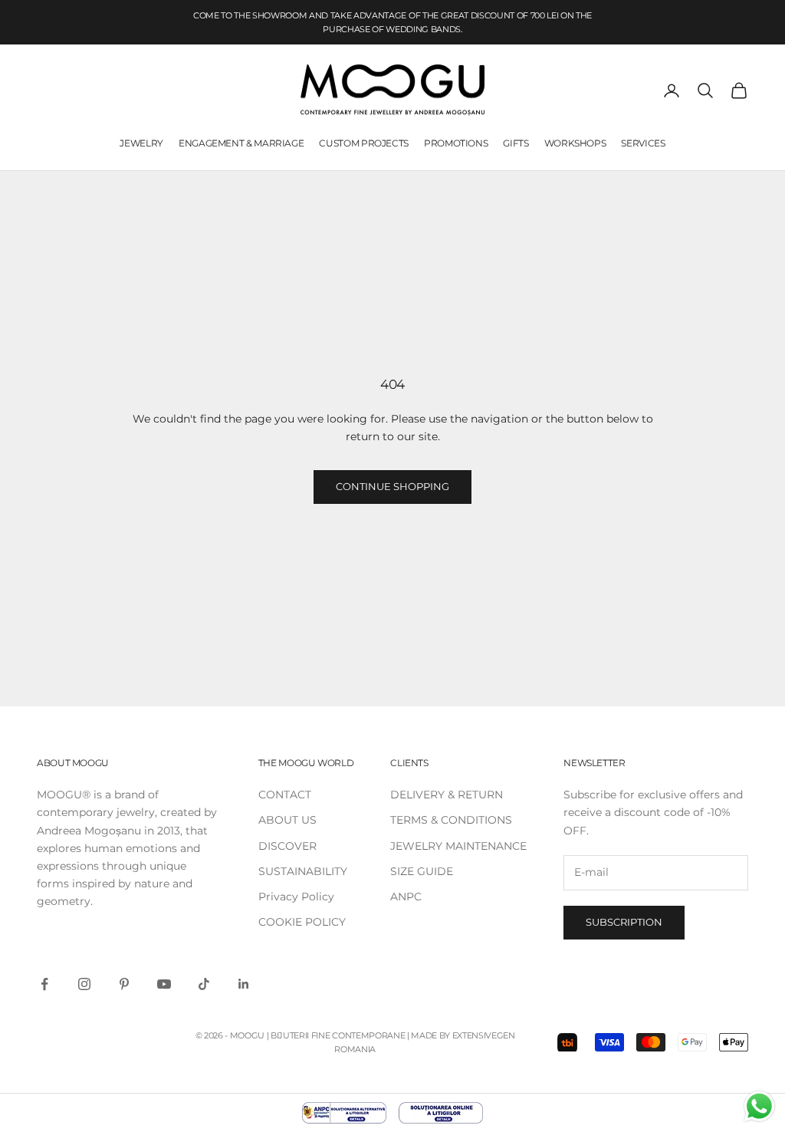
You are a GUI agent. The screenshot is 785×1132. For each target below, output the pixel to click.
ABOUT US (287, 820)
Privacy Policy (296, 896)
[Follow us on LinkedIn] (243, 984)
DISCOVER (287, 846)
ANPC (406, 896)
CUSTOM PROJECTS (364, 143)
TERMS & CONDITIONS (451, 820)
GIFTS (515, 143)
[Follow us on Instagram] (84, 984)
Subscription (624, 922)
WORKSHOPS (575, 143)
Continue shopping (392, 486)
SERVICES (643, 143)
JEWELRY (141, 143)
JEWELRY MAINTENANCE (458, 846)
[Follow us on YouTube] (164, 984)
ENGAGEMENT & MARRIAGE (241, 143)
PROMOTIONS (456, 143)
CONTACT (284, 794)
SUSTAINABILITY (302, 871)
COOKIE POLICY (302, 922)
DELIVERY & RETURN (446, 794)
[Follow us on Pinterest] (124, 984)
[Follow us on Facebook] (44, 984)
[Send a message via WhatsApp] (759, 1106)
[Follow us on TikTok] (204, 984)
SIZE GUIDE (421, 871)
